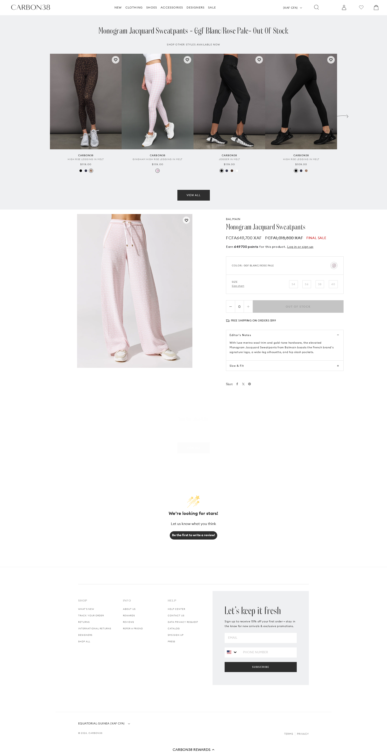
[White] (237, 170)
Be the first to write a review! (193, 535)
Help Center (176, 609)
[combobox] (232, 652)
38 (320, 284)
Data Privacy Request (183, 622)
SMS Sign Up (176, 635)
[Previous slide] (44, 115)
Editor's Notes (240, 335)
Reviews (128, 622)
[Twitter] (243, 384)
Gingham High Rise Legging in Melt (158, 159)
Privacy (303, 733)
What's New (86, 609)
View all (194, 195)
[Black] (80, 170)
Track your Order (91, 615)
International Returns (94, 628)
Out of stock (298, 306)
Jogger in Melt (229, 159)
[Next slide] (342, 115)
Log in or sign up (300, 247)
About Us (129, 609)
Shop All (84, 641)
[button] (193, 749)
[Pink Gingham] (157, 170)
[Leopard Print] (91, 170)
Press (171, 641)
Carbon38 (95, 733)
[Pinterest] (249, 384)
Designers (85, 635)
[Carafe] (231, 170)
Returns (84, 622)
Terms (288, 733)
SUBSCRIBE (260, 666)
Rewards (129, 615)
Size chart (238, 285)
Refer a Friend (133, 628)
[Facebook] (237, 384)
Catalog (174, 628)
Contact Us (176, 615)
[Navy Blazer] (85, 170)
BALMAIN (233, 219)
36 (306, 284)
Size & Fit (237, 365)
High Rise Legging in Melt (86, 159)
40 (333, 284)
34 (293, 284)
